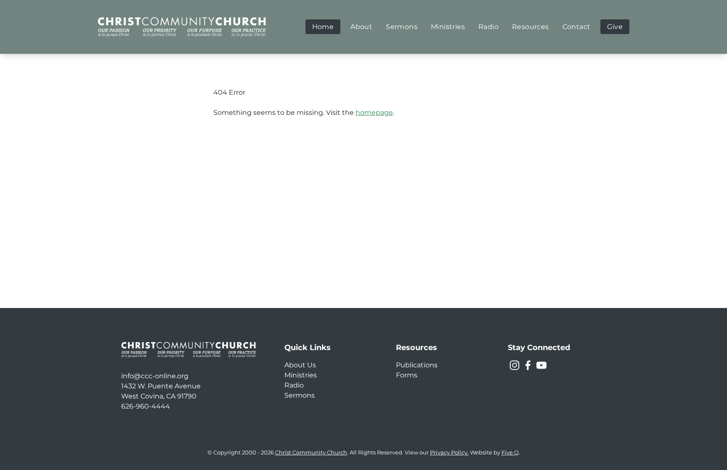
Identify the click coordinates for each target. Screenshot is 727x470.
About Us (300, 365)
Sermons (299, 395)
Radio (294, 385)
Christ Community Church (311, 452)
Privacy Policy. (449, 452)
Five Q (510, 452)
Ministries (300, 375)
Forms (406, 375)
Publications (417, 365)
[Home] (182, 27)
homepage (374, 113)
